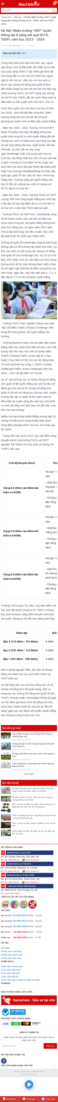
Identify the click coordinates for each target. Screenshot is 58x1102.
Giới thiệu (5, 948)
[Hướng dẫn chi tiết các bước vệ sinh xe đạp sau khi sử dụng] (6, 833)
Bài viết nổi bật (10, 782)
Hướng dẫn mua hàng (11, 951)
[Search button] (54, 11)
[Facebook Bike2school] (4, 1061)
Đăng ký (50, 1046)
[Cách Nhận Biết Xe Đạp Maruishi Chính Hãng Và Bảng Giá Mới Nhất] (6, 765)
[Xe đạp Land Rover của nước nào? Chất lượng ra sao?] (6, 756)
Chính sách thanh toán (11, 966)
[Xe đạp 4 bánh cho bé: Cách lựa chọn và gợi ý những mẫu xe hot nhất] (6, 799)
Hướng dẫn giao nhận (11, 958)
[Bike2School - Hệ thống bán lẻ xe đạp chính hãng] (29, 3)
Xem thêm (29, 774)
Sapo (35, 1074)
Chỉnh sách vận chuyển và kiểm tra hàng (20, 980)
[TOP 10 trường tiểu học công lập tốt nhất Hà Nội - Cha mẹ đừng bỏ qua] (6, 817)
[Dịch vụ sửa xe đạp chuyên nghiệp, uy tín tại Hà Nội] (6, 825)
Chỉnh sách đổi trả (9, 976)
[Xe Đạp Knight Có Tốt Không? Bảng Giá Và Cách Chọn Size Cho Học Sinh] (6, 746)
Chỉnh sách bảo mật (10, 973)
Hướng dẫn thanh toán (11, 954)
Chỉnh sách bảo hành (11, 970)
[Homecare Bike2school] (29, 1000)
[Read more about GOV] (13, 1011)
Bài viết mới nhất (11, 728)
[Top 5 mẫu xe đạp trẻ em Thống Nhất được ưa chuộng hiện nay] (6, 736)
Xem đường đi (32, 860)
